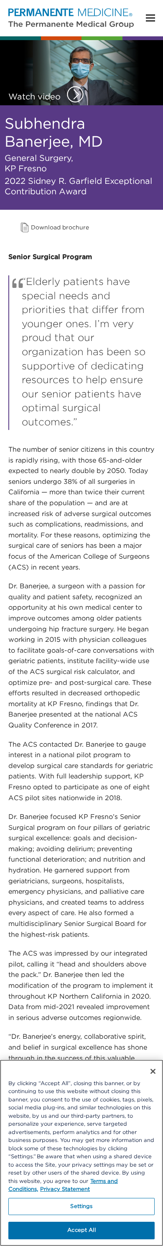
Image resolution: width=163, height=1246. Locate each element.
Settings (81, 1206)
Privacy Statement (65, 1189)
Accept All (81, 1230)
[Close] (153, 1071)
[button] (150, 18)
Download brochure (60, 228)
